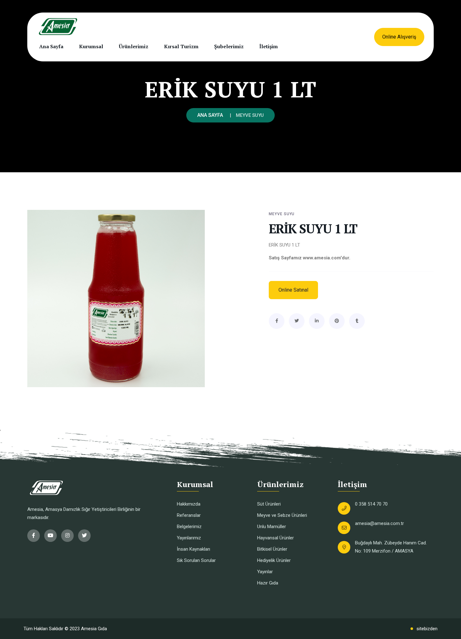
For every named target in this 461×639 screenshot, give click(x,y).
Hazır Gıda (267, 583)
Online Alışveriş (399, 37)
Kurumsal (91, 46)
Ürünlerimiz (133, 46)
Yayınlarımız (189, 538)
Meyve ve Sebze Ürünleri (282, 515)
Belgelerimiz (189, 526)
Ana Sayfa (51, 46)
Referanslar (189, 515)
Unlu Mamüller (271, 526)
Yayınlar (265, 571)
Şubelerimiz (229, 46)
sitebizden (426, 628)
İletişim (268, 46)
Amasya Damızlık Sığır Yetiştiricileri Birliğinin (89, 509)
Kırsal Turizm (181, 46)
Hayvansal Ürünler (275, 538)
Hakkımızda (188, 504)
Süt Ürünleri (269, 504)
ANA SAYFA (210, 115)
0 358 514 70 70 (371, 504)
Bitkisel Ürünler (272, 549)
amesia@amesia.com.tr (379, 523)
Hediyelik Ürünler (274, 560)
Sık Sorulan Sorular (196, 560)
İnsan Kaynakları (193, 549)
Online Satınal (293, 290)
